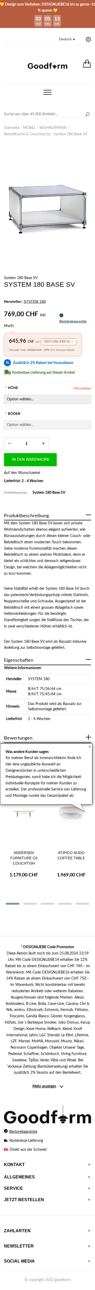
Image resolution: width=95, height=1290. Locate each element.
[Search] (47, 114)
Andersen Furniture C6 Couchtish (23, 858)
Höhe (11, 388)
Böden (12, 414)
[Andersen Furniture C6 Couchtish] (24, 818)
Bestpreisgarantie (23, 1132)
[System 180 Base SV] (47, 209)
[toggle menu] (47, 92)
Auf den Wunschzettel (22, 473)
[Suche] (87, 115)
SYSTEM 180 (39, 679)
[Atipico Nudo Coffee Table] (71, 818)
